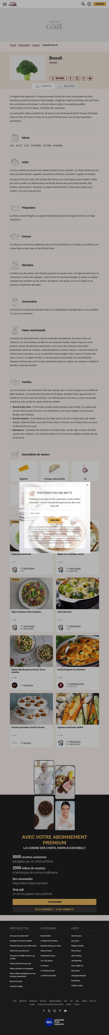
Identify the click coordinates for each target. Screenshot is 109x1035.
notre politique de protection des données (54, 533)
